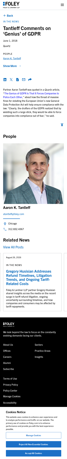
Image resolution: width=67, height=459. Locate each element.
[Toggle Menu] (62, 5)
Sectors (39, 344)
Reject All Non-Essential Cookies (33, 444)
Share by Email (24, 79)
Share (30, 79)
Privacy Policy (10, 384)
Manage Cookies (33, 435)
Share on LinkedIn (5, 79)
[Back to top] (62, 125)
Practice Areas (42, 350)
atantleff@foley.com (13, 213)
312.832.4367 (16, 229)
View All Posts (13, 247)
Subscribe (8, 368)
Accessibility (9, 402)
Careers (7, 356)
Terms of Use (10, 378)
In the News (11, 21)
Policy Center (10, 390)
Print (17, 79)
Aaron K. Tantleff (12, 58)
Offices (6, 350)
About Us (8, 344)
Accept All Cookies (33, 453)
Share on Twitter (11, 79)
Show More (10, 66)
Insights (39, 356)
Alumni (7, 362)
